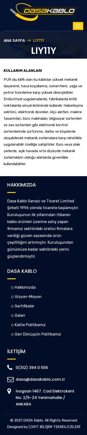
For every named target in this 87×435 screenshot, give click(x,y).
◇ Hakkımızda (23, 287)
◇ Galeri (18, 315)
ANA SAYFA (14, 40)
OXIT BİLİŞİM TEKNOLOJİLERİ (55, 427)
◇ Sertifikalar (22, 306)
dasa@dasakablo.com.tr (40, 379)
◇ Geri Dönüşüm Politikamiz (36, 334)
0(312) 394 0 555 (32, 367)
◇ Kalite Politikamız (28, 325)
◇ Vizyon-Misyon (26, 296)
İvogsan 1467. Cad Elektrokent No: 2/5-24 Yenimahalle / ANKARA (45, 397)
